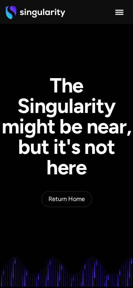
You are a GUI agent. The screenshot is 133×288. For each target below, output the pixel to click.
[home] (35, 12)
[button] (119, 12)
